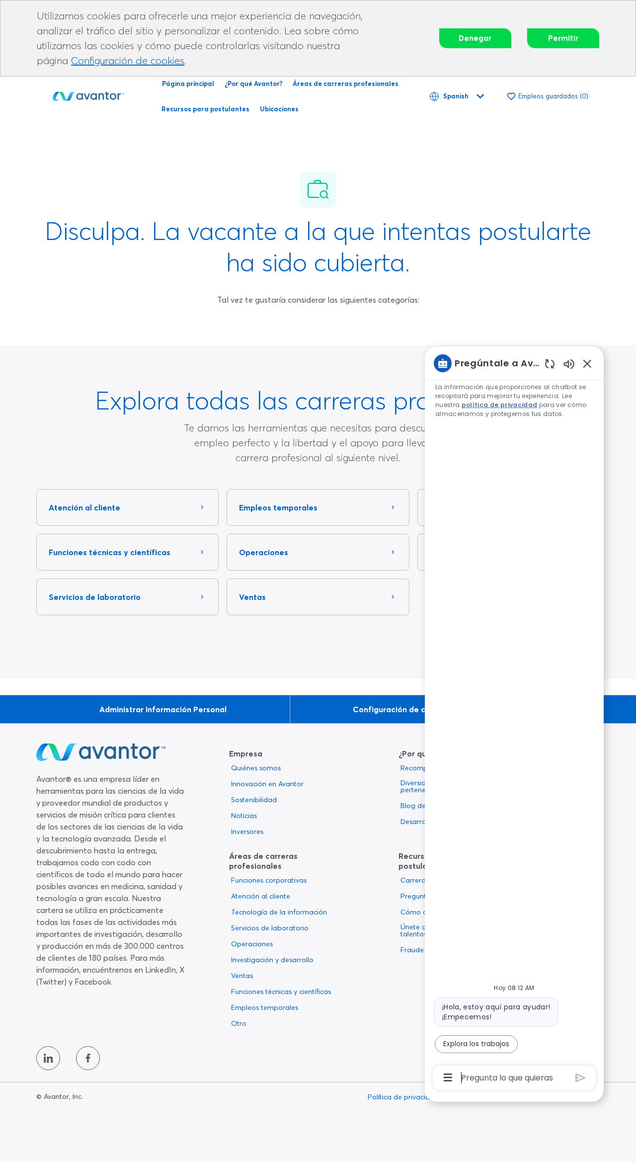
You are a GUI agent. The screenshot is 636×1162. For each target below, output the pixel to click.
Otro (238, 1023)
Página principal (188, 83)
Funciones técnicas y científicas (281, 991)
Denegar (475, 38)
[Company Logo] (88, 94)
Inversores (247, 831)
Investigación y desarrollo (272, 959)
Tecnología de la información (279, 912)
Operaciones (252, 943)
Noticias (244, 815)
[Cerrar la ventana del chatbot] (587, 363)
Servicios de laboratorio (270, 927)
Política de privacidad (403, 1097)
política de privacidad (499, 405)
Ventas (242, 975)
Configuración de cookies (127, 60)
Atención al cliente (260, 896)
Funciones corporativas (269, 880)
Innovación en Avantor (267, 783)
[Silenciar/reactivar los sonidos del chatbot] (568, 363)
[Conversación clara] (550, 363)
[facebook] (88, 1058)
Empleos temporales (264, 1007)
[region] (514, 720)
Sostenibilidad (254, 799)
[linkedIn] (48, 1058)
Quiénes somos (256, 767)
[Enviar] (580, 1078)
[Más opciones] (448, 1077)
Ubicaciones (279, 109)
